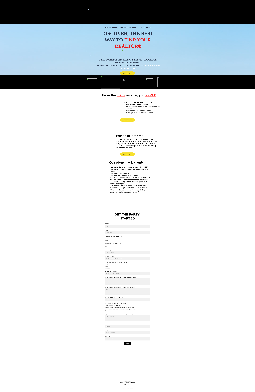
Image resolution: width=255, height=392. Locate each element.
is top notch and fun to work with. (114, 305)
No (107, 240)
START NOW (127, 73)
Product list (147, 16)
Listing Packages (135, 2)
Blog (130, 4)
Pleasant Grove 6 (152, 9)
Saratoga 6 (137, 11)
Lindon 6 (116, 9)
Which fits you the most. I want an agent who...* (116, 303)
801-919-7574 (127, 384)
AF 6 (156, 4)
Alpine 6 (150, 4)
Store (143, 2)
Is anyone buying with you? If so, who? (114, 297)
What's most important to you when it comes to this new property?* (120, 277)
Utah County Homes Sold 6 (139, 4)
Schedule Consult (117, 18)
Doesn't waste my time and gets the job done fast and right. (120, 307)
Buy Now (127, 2)
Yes (107, 238)
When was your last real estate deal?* (114, 250)
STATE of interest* (109, 223)
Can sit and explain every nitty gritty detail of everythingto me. (120, 309)
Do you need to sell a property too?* (113, 243)
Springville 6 (154, 11)
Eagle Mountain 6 (136, 7)
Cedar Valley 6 (126, 7)
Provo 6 (114, 11)
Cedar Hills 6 (117, 7)
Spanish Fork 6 (145, 11)
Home (114, 2)
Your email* (108, 336)
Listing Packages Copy (152, 2)
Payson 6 (143, 9)
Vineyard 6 (121, 14)
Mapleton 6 (129, 9)
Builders (120, 2)
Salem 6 (121, 11)
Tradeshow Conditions (128, 18)
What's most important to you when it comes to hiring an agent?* (120, 287)
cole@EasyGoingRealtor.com (127, 382)
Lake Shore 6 (152, 7)
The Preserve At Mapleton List (135, 21)
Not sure (108, 268)
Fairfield (145, 7)
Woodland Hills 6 (130, 14)
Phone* (107, 330)
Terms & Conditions (138, 16)
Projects (149, 14)
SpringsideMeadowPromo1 (118, 16)
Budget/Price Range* (110, 256)
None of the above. (110, 311)
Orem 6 (136, 9)
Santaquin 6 (128, 11)
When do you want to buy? (111, 271)
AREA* (107, 230)
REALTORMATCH (141, 14)
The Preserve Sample (140, 18)
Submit (127, 343)
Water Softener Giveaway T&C (119, 4)
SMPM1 (129, 16)
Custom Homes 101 (153, 18)
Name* (106, 324)
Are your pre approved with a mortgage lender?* (116, 262)
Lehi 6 (122, 9)
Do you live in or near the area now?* (114, 236)
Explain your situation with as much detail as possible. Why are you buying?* (123, 314)
